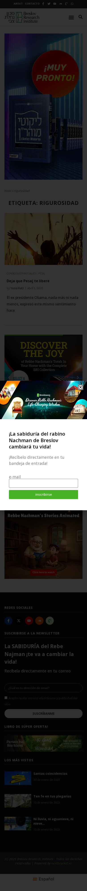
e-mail (15, 477)
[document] (43, 445)
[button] (81, 387)
